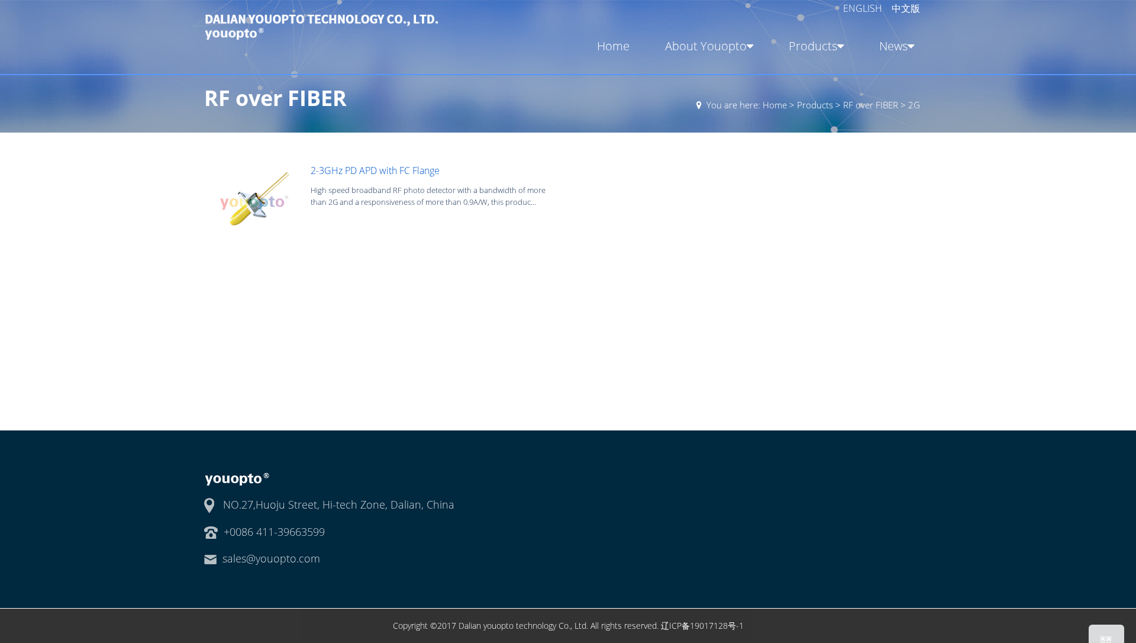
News (893, 46)
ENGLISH (864, 8)
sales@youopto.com (271, 558)
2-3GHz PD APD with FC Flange (375, 170)
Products (813, 46)
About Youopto (706, 46)
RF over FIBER (870, 105)
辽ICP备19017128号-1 (702, 625)
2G (914, 105)
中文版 (906, 8)
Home (613, 46)
